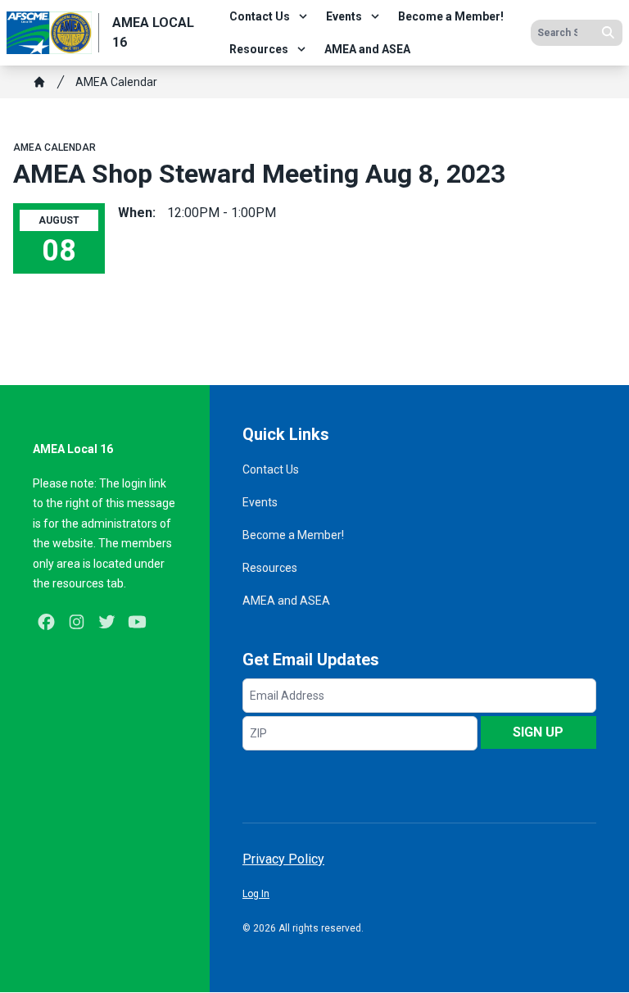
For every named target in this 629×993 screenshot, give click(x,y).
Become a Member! (451, 16)
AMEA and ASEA (367, 49)
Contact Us (259, 16)
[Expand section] (303, 16)
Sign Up (538, 732)
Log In (255, 894)
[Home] (39, 81)
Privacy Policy (283, 859)
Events (344, 16)
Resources (258, 49)
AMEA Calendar (116, 81)
